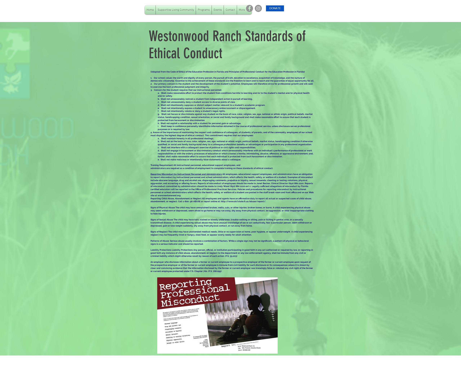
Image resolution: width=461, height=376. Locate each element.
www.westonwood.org (169, 195)
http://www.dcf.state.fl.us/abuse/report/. (243, 201)
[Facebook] (249, 8)
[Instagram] (258, 8)
